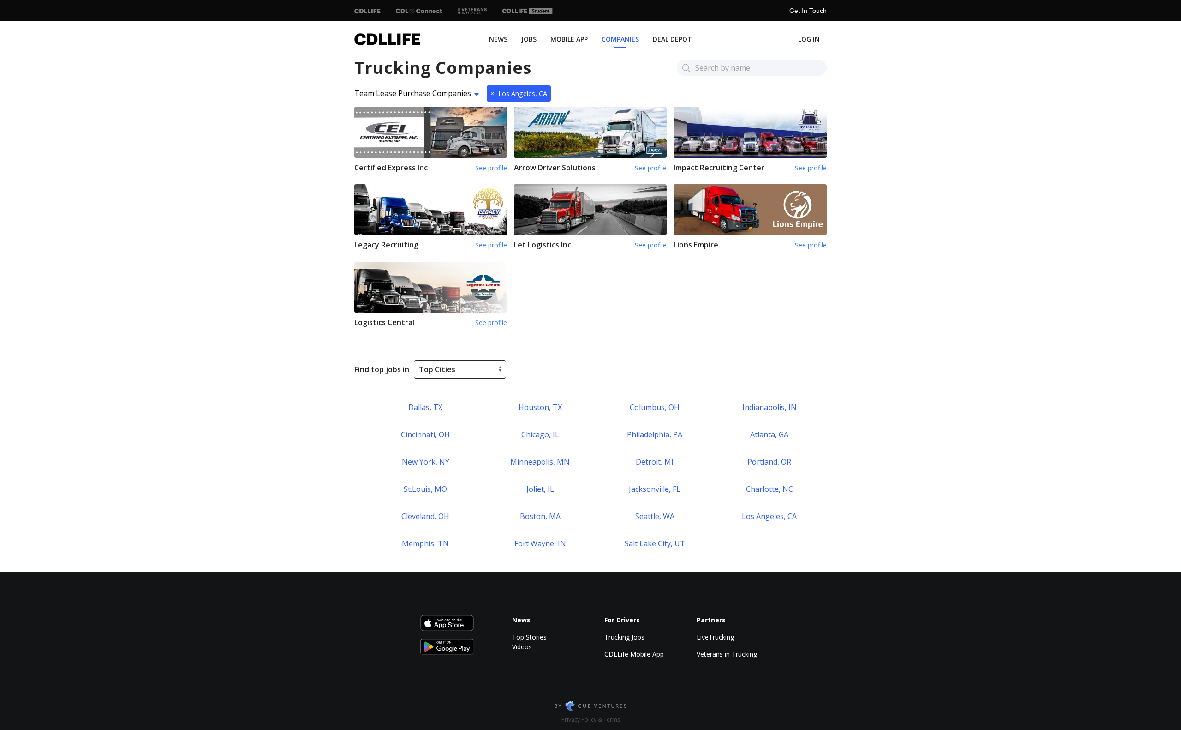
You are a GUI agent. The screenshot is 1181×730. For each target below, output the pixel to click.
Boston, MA (540, 516)
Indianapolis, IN (769, 407)
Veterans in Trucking (727, 654)
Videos (522, 646)
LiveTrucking (715, 637)
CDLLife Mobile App (634, 654)
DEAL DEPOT (672, 39)
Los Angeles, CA (518, 93)
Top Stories (529, 637)
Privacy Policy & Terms (590, 720)
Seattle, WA (654, 516)
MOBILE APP (569, 39)
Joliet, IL (540, 489)
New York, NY (425, 462)
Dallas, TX (425, 407)
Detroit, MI (655, 462)
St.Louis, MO (425, 489)
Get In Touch (808, 10)
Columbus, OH (655, 407)
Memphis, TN (425, 543)
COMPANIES (620, 39)
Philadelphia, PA (654, 434)
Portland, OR (769, 462)
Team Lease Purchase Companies (412, 93)
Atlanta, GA (769, 434)
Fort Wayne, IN (540, 543)
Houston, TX (540, 407)
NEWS (498, 39)
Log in (809, 39)
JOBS (529, 39)
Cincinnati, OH (425, 434)
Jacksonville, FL (654, 489)
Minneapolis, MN (540, 462)
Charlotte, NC (769, 489)
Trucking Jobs (624, 637)
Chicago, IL (540, 434)
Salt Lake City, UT (655, 543)
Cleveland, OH (425, 516)
